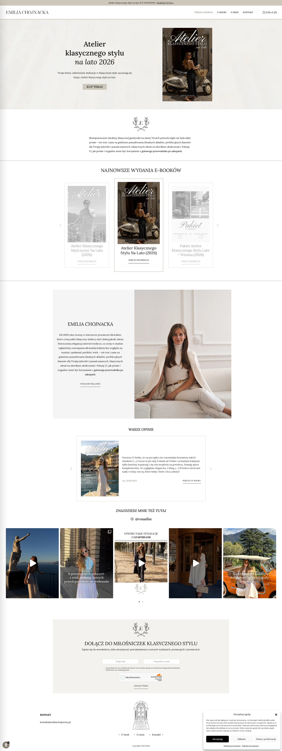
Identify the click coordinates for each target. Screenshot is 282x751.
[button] (276, 714)
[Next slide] (217, 225)
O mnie (235, 12)
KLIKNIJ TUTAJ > (165, 2)
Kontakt (248, 12)
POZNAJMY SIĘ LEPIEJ (90, 384)
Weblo (147, 746)
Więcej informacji (87, 257)
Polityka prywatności (232, 746)
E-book (125, 734)
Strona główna (203, 12)
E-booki (221, 12)
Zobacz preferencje (266, 739)
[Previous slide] (60, 225)
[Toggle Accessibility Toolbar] (6, 745)
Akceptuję (217, 739)
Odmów (241, 739)
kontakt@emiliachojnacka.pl (55, 722)
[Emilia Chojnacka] (27, 12)
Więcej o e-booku (192, 479)
